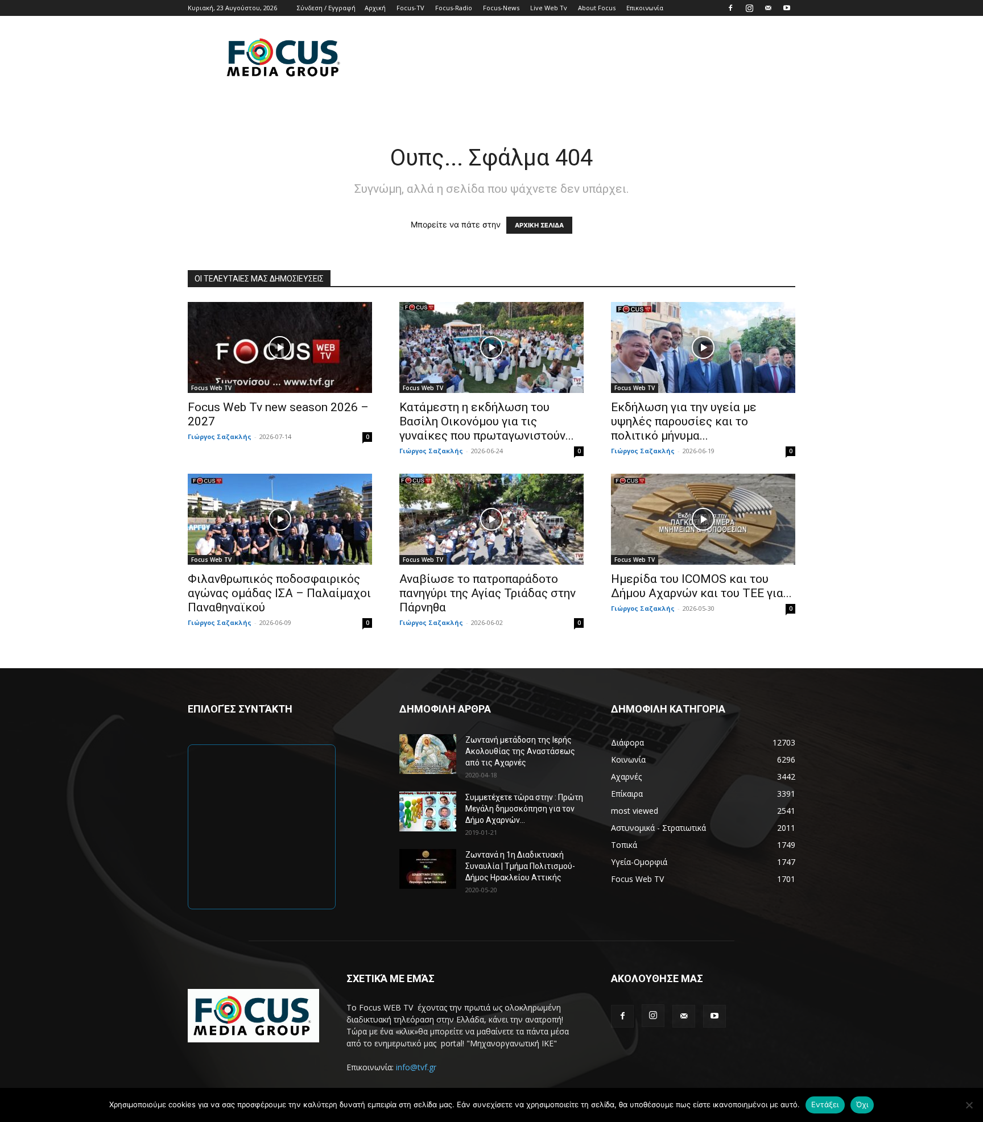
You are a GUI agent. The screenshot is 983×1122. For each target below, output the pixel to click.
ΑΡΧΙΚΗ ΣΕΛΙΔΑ (539, 225)
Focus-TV (410, 7)
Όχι (862, 1104)
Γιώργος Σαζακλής (219, 436)
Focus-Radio (453, 7)
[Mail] (768, 8)
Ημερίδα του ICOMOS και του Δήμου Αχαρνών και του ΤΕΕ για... (701, 586)
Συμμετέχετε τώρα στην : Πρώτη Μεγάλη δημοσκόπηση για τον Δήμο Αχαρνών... (524, 809)
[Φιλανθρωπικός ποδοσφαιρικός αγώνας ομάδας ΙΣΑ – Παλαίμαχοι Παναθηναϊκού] (280, 519)
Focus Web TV (211, 388)
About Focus (597, 7)
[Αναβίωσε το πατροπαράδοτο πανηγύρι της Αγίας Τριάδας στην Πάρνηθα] (491, 519)
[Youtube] (786, 8)
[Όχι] (968, 1105)
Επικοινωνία (644, 7)
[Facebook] (730, 8)
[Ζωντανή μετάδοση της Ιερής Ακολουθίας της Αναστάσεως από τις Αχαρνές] (427, 754)
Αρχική (375, 7)
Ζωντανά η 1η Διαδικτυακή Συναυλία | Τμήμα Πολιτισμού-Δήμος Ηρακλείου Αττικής (520, 866)
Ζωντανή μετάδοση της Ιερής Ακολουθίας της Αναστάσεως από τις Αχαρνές (520, 751)
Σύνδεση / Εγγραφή (326, 7)
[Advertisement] (588, 57)
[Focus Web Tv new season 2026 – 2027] (280, 347)
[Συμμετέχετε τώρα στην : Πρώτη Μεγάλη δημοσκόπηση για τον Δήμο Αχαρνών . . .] (427, 811)
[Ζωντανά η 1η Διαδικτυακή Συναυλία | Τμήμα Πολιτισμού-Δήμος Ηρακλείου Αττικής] (427, 869)
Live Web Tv (548, 7)
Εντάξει (825, 1104)
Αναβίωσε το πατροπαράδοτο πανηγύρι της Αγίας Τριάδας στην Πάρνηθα (487, 593)
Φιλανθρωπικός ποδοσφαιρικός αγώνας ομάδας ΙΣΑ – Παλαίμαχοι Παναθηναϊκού (279, 593)
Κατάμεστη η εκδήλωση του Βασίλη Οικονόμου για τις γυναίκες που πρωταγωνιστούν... (486, 421)
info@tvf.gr (416, 1067)
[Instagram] (749, 8)
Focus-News (501, 7)
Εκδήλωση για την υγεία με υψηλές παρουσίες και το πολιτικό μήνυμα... (684, 421)
